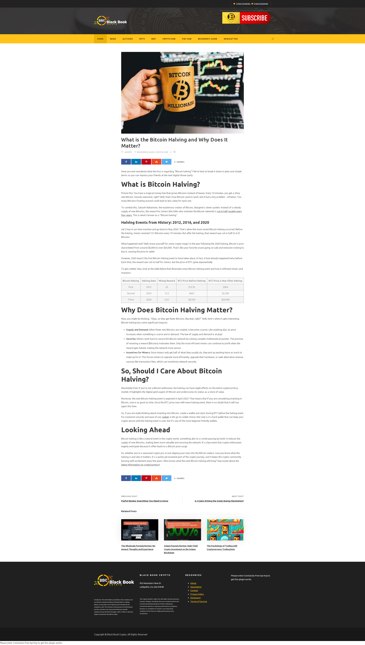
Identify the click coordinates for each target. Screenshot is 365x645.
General (136, 523)
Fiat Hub (186, 39)
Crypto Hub (169, 39)
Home (100, 39)
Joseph (128, 152)
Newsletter (231, 39)
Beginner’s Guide (207, 39)
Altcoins (128, 39)
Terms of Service (198, 601)
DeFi (153, 39)
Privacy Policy (197, 594)
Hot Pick (143, 523)
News (113, 39)
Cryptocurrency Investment (178, 525)
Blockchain (186, 523)
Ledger (165, 417)
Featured (128, 523)
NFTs (142, 39)
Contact (194, 590)
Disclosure (195, 598)
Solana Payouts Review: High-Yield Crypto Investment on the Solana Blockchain (181, 549)
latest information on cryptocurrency (140, 464)
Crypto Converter (243, 4)
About (193, 583)
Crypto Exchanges (261, 4)
